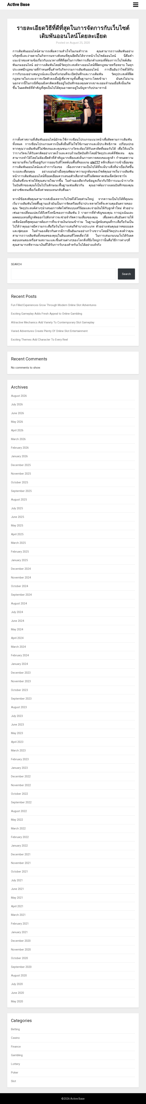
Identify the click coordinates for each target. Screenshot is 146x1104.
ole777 (95, 162)
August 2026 (19, 396)
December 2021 (21, 854)
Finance (16, 1046)
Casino (15, 1038)
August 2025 (19, 499)
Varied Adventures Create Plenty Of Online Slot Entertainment (49, 331)
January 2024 (19, 664)
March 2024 (18, 646)
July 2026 (17, 404)
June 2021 (17, 889)
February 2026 (20, 447)
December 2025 (21, 465)
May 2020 (17, 1001)
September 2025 (21, 491)
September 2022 (21, 802)
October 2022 (19, 793)
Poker (14, 1072)
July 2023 (17, 716)
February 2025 (20, 551)
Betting (15, 1029)
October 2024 (19, 586)
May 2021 (17, 897)
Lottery (15, 1064)
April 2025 (17, 534)
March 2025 (18, 543)
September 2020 (21, 967)
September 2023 (21, 698)
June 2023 (17, 724)
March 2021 (18, 915)
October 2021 (19, 871)
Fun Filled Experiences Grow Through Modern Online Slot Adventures (53, 305)
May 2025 (17, 525)
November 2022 (21, 785)
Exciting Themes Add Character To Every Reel (39, 339)
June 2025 (17, 517)
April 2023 (17, 742)
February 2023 (20, 759)
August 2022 (19, 811)
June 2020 (17, 993)
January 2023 (19, 768)
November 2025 (21, 473)
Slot (13, 1081)
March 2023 (18, 750)
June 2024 (17, 621)
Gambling (17, 1055)
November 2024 (21, 577)
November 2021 (21, 863)
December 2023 (21, 672)
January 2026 (19, 456)
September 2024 (21, 594)
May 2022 (17, 819)
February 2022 (20, 837)
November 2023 (21, 681)
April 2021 (17, 906)
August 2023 (19, 707)
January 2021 (19, 932)
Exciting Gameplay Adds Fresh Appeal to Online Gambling (46, 313)
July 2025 (17, 508)
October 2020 (19, 958)
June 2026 (17, 413)
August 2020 (19, 975)
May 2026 (17, 421)
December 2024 (21, 568)
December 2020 (21, 940)
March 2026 (18, 439)
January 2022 (19, 845)
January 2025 (19, 560)
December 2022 (21, 776)
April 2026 (17, 430)
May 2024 (17, 629)
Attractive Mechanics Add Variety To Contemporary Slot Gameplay (52, 322)
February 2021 (20, 923)
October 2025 (19, 482)
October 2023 (19, 690)
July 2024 (17, 612)
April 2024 (17, 638)
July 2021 (17, 880)
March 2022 (18, 828)
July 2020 (17, 984)
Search (16, 264)
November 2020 (21, 949)
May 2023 (17, 733)
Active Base (18, 4)
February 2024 (20, 655)
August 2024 (19, 603)
